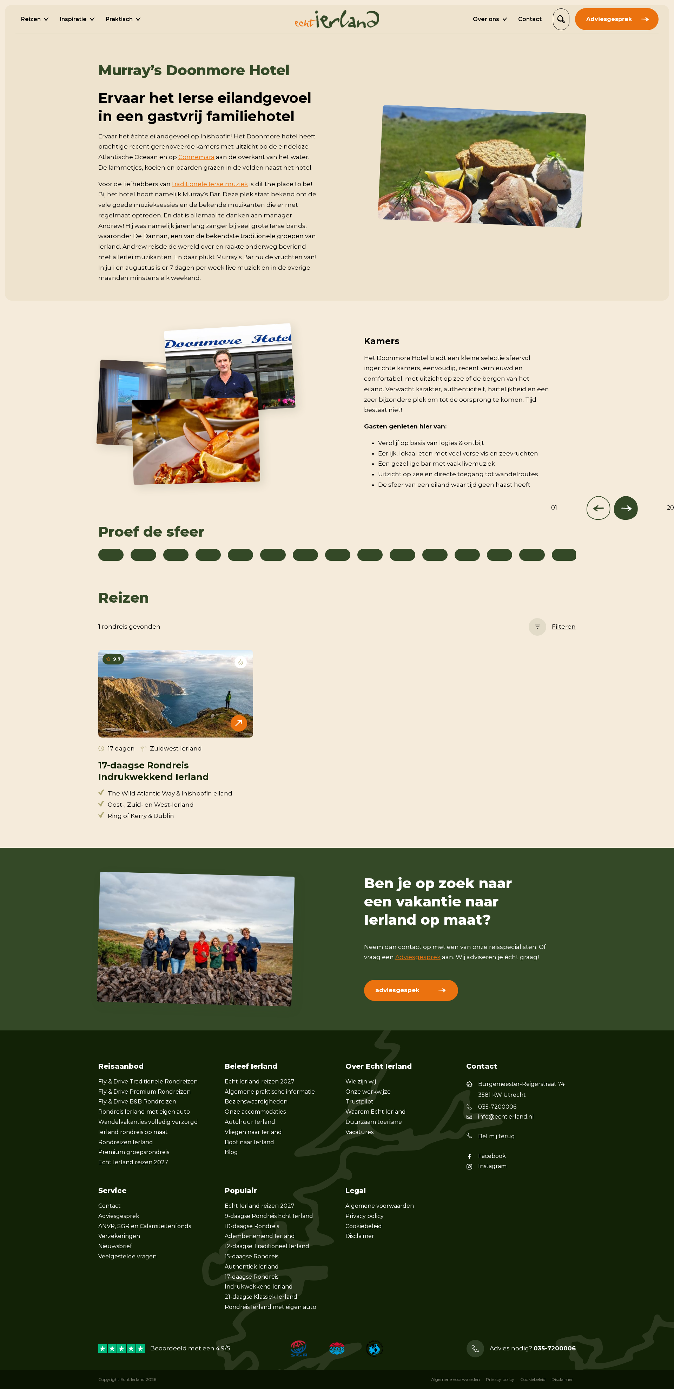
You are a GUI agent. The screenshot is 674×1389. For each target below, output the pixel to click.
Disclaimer (359, 1236)
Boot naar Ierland (249, 1142)
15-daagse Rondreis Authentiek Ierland (252, 1261)
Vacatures (359, 1132)
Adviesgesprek (418, 957)
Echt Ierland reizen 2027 (133, 1162)
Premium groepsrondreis (133, 1152)
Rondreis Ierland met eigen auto (144, 1111)
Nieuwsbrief (115, 1246)
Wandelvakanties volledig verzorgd (148, 1122)
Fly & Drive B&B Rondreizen (137, 1101)
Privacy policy (364, 1216)
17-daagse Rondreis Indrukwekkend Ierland (259, 1281)
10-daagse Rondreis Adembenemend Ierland (260, 1231)
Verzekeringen (119, 1236)
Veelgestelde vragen (127, 1256)
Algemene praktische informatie (270, 1091)
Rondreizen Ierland (125, 1142)
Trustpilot (359, 1101)
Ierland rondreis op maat (133, 1132)
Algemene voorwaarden (379, 1206)
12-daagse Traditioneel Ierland (267, 1246)
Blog (231, 1152)
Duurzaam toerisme (373, 1122)
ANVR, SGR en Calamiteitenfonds (144, 1226)
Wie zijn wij (360, 1081)
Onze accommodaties (255, 1111)
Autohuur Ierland (250, 1122)
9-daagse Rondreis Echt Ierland (269, 1216)
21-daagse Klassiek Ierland (261, 1296)
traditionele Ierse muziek (210, 184)
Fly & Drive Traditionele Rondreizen (148, 1081)
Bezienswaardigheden (256, 1101)
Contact (109, 1206)
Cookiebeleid (363, 1226)
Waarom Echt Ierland (375, 1111)
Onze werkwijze (368, 1091)
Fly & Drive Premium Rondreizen (144, 1091)
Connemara (196, 156)
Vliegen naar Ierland (253, 1132)
